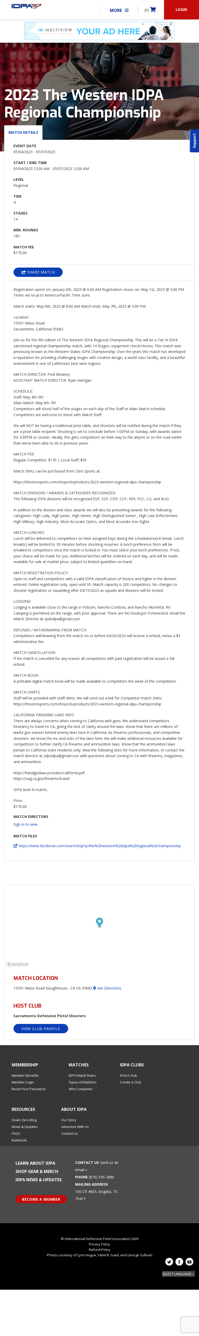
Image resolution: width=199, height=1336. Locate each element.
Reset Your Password (28, 1089)
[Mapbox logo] (17, 964)
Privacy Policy (99, 1244)
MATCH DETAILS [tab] (23, 132)
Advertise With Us (75, 1126)
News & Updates (25, 1126)
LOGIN (181, 9)
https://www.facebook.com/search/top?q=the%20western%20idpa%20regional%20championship (99, 845)
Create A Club (130, 1082)
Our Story (68, 1120)
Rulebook (19, 1140)
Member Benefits (25, 1075)
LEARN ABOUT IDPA (35, 1163)
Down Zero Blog (24, 1120)
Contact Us (69, 1133)
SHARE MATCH (40, 272)
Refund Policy (99, 1249)
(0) (147, 10)
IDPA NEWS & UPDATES (39, 1180)
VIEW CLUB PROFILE (41, 1028)
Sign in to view (25, 824)
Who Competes (81, 1089)
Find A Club (128, 1075)
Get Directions (108, 988)
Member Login (23, 1082)
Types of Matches (83, 1082)
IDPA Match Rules (82, 1075)
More (116, 10)
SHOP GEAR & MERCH (37, 1171)
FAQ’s (16, 1133)
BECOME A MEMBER (41, 1199)
